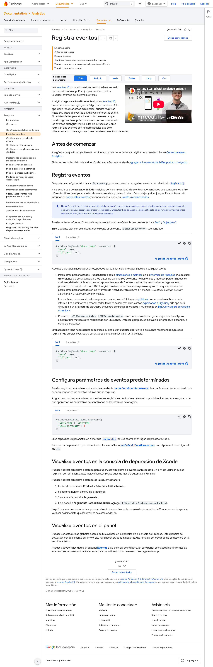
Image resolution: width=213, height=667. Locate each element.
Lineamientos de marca (163, 630)
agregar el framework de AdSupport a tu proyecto (158, 162)
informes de (162, 275)
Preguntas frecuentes (162, 635)
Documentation (15, 13)
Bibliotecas (51, 625)
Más (82, 3)
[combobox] (119, 4)
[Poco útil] (189, 29)
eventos (61, 87)
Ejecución (102, 20)
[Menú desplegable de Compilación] (49, 3)
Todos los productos (162, 647)
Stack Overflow (159, 615)
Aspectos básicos (40, 20)
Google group (158, 620)
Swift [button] (57, 237)
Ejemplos (139, 20)
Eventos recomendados (135, 197)
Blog (173, 3)
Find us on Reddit (107, 615)
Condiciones (52, 660)
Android (98, 78)
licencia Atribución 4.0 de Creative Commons (141, 579)
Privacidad (66, 660)
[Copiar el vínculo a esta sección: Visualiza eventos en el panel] (119, 526)
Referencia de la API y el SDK (60, 615)
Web (115, 78)
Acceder (204, 3)
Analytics (38, 13)
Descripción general (14, 20)
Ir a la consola (188, 3)
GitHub (49, 630)
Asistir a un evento (108, 630)
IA (62, 20)
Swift (157, 222)
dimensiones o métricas (129, 275)
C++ (164, 78)
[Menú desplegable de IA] (66, 20)
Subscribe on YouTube (109, 625)
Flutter (131, 78)
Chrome (99, 647)
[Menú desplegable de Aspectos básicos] (54, 20)
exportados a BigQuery (156, 303)
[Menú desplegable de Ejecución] (110, 20)
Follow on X (104, 620)
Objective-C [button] (72, 237)
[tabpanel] (122, 252)
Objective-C (170, 222)
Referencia (123, 20)
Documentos (62, 3)
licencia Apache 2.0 (66, 582)
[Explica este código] (179, 243)
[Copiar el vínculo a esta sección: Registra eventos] (93, 175)
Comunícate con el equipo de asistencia (171, 610)
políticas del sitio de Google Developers (136, 582)
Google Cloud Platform (135, 647)
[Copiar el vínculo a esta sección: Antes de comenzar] (99, 144)
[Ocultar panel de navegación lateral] (37, 661)
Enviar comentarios (178, 37)
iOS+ (80, 78)
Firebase (56, 29)
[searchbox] (21, 30)
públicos (143, 299)
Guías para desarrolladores (59, 610)
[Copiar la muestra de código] (189, 243)
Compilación (38, 3)
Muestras (50, 620)
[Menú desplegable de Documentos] (73, 3)
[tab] (57, 237)
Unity (149, 78)
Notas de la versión (161, 625)
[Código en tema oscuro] (184, 243)
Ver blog (103, 610)
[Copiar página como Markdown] (111, 38)
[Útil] (185, 29)
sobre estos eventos (78, 197)
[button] (18, 54)
